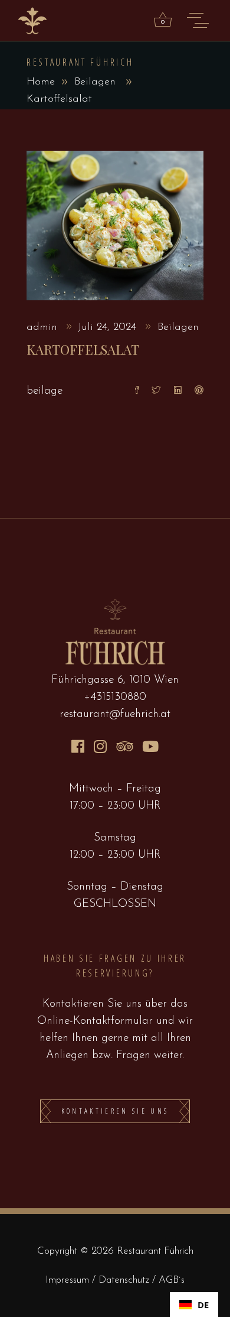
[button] (194, 1304)
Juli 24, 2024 (109, 327)
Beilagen (95, 82)
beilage (45, 391)
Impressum (68, 1280)
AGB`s (172, 1280)
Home (41, 82)
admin (44, 327)
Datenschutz (125, 1280)
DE (203, 1304)
